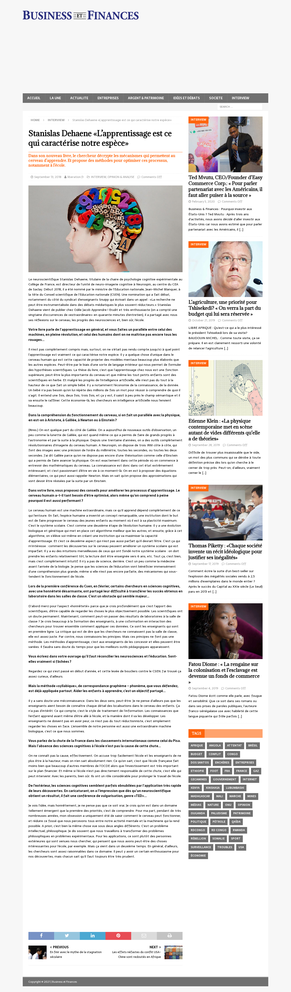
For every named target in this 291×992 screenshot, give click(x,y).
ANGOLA (215, 745)
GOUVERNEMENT (224, 779)
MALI (219, 796)
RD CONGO (218, 830)
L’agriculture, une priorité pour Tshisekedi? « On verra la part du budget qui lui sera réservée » (224, 308)
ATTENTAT (234, 745)
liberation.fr (76, 177)
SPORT (236, 838)
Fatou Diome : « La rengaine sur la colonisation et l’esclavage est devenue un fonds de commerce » (224, 673)
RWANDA (239, 830)
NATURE (213, 805)
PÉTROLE (219, 821)
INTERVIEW (240, 98)
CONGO (232, 754)
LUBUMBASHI (235, 788)
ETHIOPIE (197, 771)
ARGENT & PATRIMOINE (146, 98)
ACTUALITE (79, 98)
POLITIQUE (198, 821)
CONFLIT (215, 754)
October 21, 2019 (203, 320)
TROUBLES (224, 847)
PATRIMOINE (242, 813)
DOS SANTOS (200, 762)
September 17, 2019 (205, 563)
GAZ (256, 771)
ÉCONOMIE (198, 855)
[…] (241, 229)
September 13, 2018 (47, 177)
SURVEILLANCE (201, 847)
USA (241, 847)
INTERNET (250, 779)
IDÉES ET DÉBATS (186, 98)
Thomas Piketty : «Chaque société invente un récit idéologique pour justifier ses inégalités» (225, 552)
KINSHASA (213, 788)
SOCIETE (216, 98)
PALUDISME (219, 813)
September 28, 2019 (206, 445)
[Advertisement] (145, 59)
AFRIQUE (197, 745)
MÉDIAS (196, 805)
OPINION (244, 805)
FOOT (214, 771)
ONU (228, 805)
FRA (227, 771)
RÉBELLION (198, 838)
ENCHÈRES (222, 762)
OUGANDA (198, 813)
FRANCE (241, 771)
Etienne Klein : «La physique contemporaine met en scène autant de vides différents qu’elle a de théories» (224, 430)
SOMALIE (218, 838)
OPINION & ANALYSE (121, 177)
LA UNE (55, 98)
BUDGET (196, 754)
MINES (251, 796)
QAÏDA (236, 821)
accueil (33, 98)
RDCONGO (198, 830)
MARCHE (235, 796)
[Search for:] (240, 106)
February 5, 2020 (203, 201)
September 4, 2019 (205, 688)
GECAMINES (199, 779)
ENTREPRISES (108, 98)
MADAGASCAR (200, 796)
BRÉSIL (253, 745)
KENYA (195, 788)
